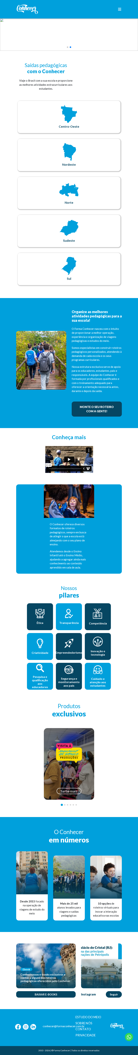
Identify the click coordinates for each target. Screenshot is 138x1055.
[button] (67, 47)
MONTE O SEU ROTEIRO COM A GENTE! (97, 409)
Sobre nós (83, 1023)
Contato (83, 1029)
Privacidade (85, 1035)
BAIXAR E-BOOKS (46, 994)
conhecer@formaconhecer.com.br (64, 1026)
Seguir (114, 994)
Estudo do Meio (88, 1017)
